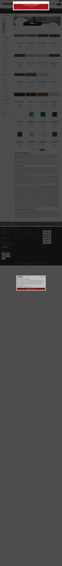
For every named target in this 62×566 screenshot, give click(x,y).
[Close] (47, 2)
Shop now (31, 7)
